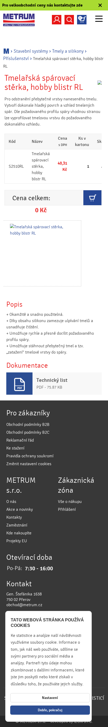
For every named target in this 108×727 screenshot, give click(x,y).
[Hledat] (69, 19)
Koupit (92, 197)
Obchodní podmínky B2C (28, 432)
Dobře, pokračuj (50, 710)
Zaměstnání (16, 525)
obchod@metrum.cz (24, 605)
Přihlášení (67, 509)
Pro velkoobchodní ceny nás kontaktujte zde (42, 5)
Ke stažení (15, 448)
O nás (11, 501)
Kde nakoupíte (18, 533)
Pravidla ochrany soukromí (29, 456)
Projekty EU (16, 541)
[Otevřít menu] (99, 19)
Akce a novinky (19, 509)
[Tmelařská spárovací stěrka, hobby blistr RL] (42, 253)
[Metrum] (19, 20)
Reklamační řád (20, 440)
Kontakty (14, 517)
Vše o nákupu (70, 501)
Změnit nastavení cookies (28, 464)
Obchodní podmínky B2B (28, 424)
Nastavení (50, 698)
